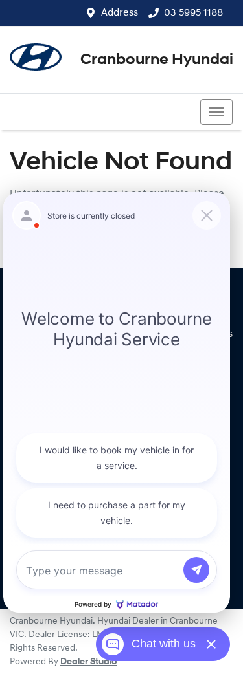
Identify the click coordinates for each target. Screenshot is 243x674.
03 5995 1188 (193, 13)
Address (119, 13)
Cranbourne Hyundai (156, 60)
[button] (216, 112)
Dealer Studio (88, 662)
